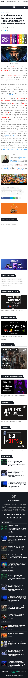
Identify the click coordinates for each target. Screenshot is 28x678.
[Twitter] (5, 30)
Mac (13, 95)
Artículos (7, 12)
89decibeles (6, 168)
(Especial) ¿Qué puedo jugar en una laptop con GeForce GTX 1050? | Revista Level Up (16, 627)
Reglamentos (8, 675)
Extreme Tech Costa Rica (6, 189)
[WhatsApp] (14, 198)
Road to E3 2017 (20, 191)
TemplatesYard (14, 671)
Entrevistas (19, 279)
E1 (17, 187)
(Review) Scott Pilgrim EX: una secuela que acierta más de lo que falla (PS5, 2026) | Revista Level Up (17, 564)
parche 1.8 (14, 86)
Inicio (2, 1)
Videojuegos (19, 193)
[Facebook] (3, 30)
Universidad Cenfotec (8, 149)
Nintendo (4, 281)
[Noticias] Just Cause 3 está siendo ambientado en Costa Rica (16, 634)
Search (25, 7)
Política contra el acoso (17, 675)
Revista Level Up (22, 157)
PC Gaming (13, 191)
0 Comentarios (11, 27)
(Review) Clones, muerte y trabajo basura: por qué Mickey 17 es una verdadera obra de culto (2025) (16, 548)
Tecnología (21, 283)
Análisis (3, 279)
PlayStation (20, 281)
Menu (3, 7)
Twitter (14, 135)
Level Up (14, 189)
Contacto (19, 1)
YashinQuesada (8, 169)
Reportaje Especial (5, 283)
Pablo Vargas (4, 191)
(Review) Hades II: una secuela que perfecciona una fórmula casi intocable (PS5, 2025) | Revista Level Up (17, 556)
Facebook (7, 135)
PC (10, 95)
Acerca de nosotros (11, 1)
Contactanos (21, 674)
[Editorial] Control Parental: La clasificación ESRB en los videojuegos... (17, 642)
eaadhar (14, 672)
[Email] (7, 30)
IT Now (17, 168)
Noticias (19, 189)
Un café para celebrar (15, 161)
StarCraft (4, 193)
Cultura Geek (12, 187)
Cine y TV (13, 279)
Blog (8, 187)
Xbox (9, 285)
